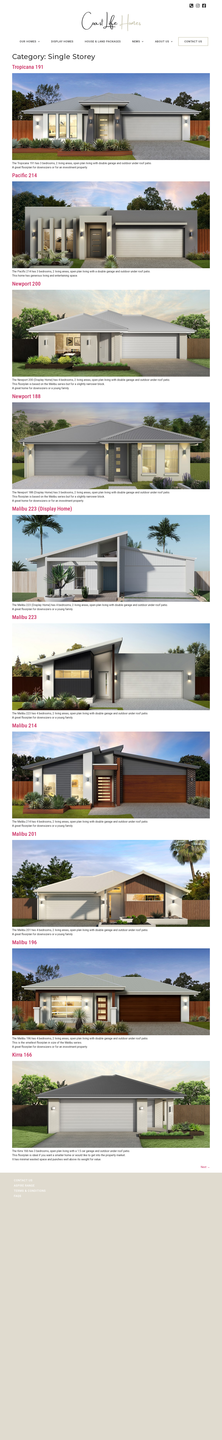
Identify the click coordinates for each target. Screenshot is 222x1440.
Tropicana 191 (28, 67)
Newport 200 (26, 283)
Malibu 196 (24, 942)
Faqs (17, 1196)
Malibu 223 (24, 617)
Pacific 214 (24, 175)
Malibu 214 (24, 725)
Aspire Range (24, 1185)
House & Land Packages (103, 41)
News (136, 41)
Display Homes (62, 41)
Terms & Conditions (30, 1190)
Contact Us (193, 41)
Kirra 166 (22, 1054)
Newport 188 (26, 396)
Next (205, 1167)
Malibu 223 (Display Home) (42, 508)
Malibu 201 (24, 834)
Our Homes (28, 41)
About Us (162, 41)
